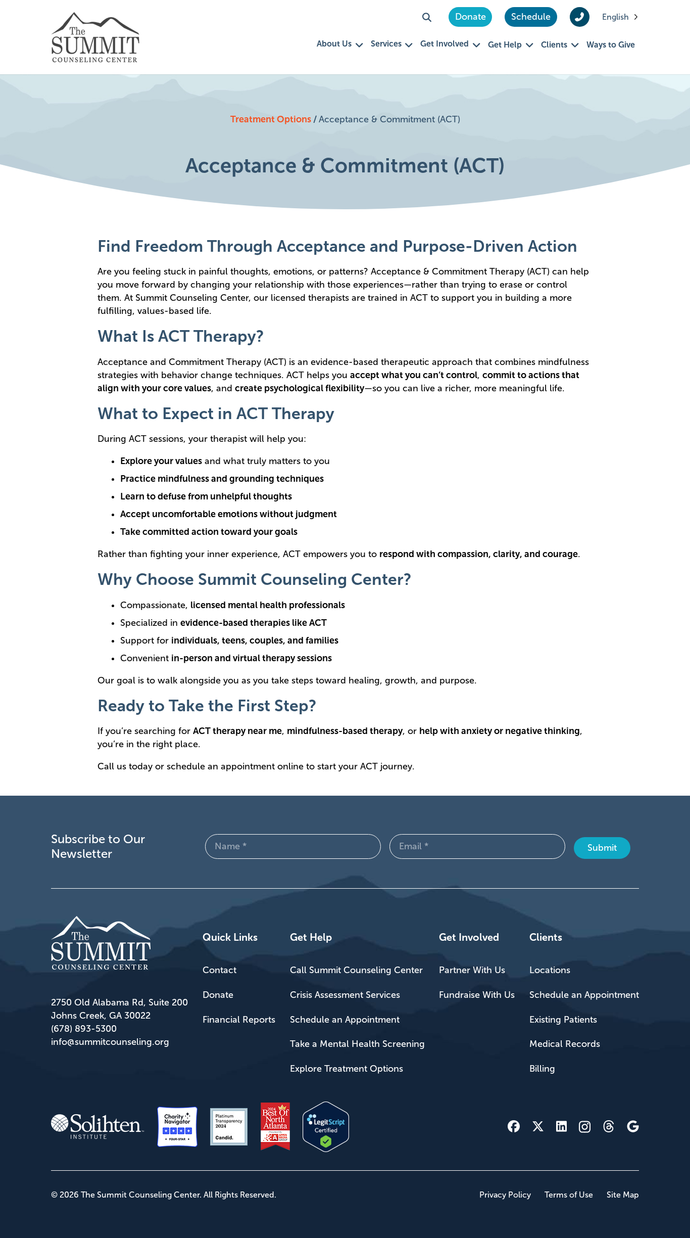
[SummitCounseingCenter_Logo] (95, 37)
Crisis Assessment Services (345, 995)
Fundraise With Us (477, 995)
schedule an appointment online (235, 766)
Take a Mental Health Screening (357, 1044)
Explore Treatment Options (346, 1069)
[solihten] (97, 1126)
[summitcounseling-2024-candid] (229, 1126)
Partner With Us (472, 970)
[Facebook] (514, 1126)
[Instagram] (584, 1126)
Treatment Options (270, 119)
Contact (219, 970)
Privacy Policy (505, 1194)
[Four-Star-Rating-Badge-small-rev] (177, 1127)
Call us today (125, 766)
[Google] (633, 1126)
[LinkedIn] (561, 1126)
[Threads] (609, 1126)
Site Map (623, 1194)
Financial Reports (239, 1020)
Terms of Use (569, 1194)
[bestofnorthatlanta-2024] (275, 1127)
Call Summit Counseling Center (356, 970)
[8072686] (326, 1127)
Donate (218, 995)
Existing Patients (563, 1020)
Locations (549, 970)
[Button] (579, 17)
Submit (602, 848)
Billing (542, 1069)
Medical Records (564, 1044)
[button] (427, 17)
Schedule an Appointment (345, 1020)
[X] (538, 1126)
